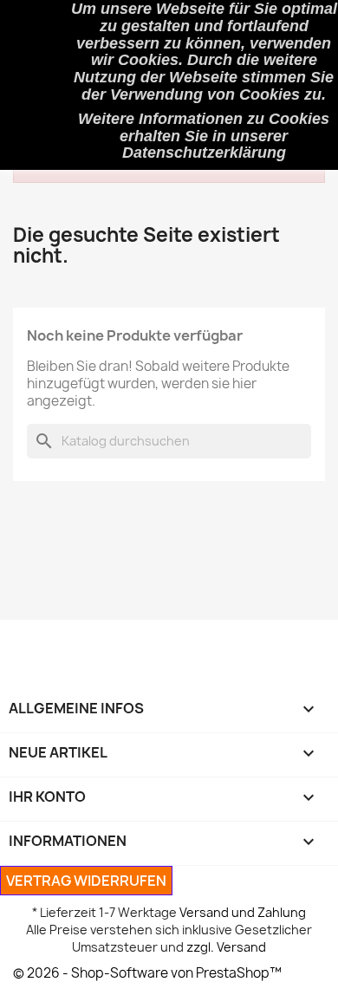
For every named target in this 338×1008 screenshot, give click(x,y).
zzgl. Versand (226, 947)
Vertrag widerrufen (86, 880)
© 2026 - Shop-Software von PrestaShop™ (147, 973)
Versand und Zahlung (242, 912)
